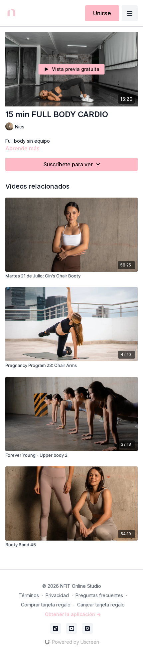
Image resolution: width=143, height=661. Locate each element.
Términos (29, 595)
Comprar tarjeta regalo (46, 604)
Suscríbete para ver (68, 164)
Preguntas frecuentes (99, 595)
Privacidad (57, 595)
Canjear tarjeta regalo (101, 604)
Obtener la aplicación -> (73, 614)
